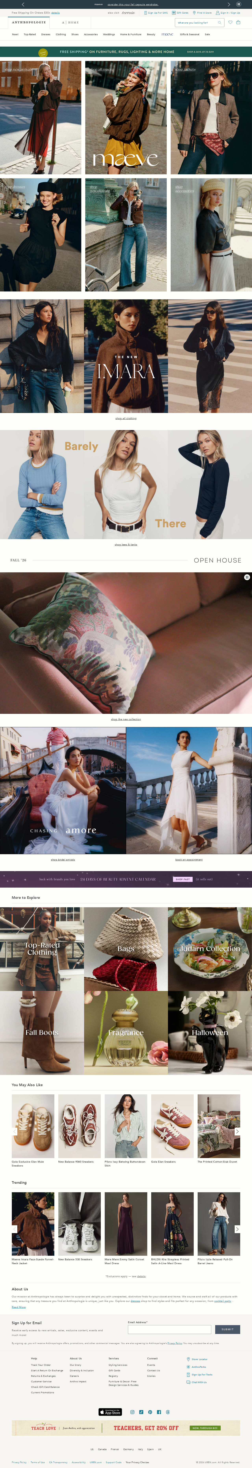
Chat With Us (199, 1382)
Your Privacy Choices (137, 1462)
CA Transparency (58, 1462)
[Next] (236, 1131)
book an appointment (188, 859)
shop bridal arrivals (63, 859)
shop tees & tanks (126, 544)
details (55, 12)
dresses (135, 1301)
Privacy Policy (175, 1343)
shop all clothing (126, 418)
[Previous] (15, 1131)
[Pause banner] (238, 4)
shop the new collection (126, 719)
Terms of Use (38, 1462)
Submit (228, 1329)
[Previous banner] (23, 4)
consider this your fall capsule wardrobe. (133, 4)
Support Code (113, 1462)
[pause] (247, 577)
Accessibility (79, 1462)
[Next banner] (229, 4)
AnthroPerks (199, 1367)
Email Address (137, 1322)
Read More (19, 1307)
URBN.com (96, 1462)
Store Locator (200, 1359)
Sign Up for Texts (202, 1374)
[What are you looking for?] (219, 22)
